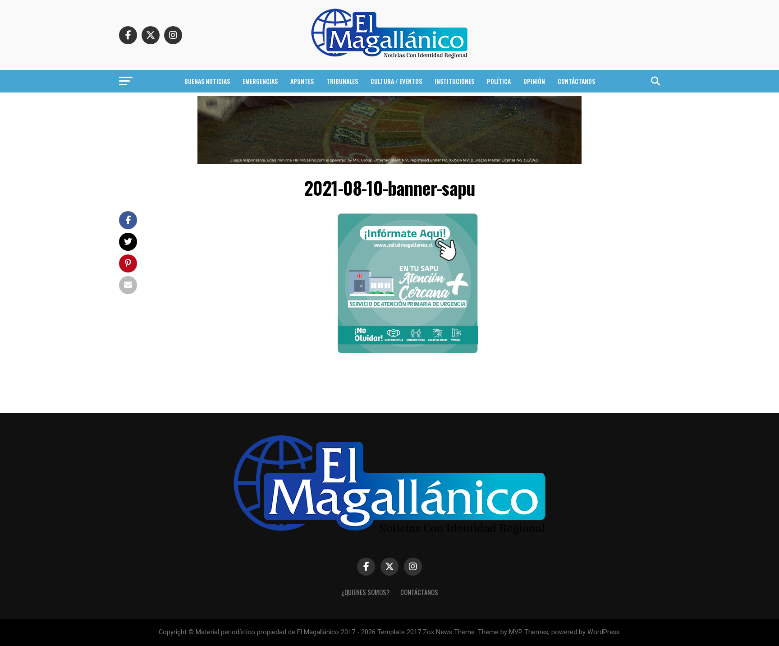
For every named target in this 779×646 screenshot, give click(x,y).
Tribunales (342, 81)
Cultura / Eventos (396, 81)
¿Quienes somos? (365, 592)
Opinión (534, 81)
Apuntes (302, 81)
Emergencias (260, 81)
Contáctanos (576, 81)
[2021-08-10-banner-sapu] (407, 353)
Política (499, 81)
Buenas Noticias (207, 81)
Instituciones (454, 81)
